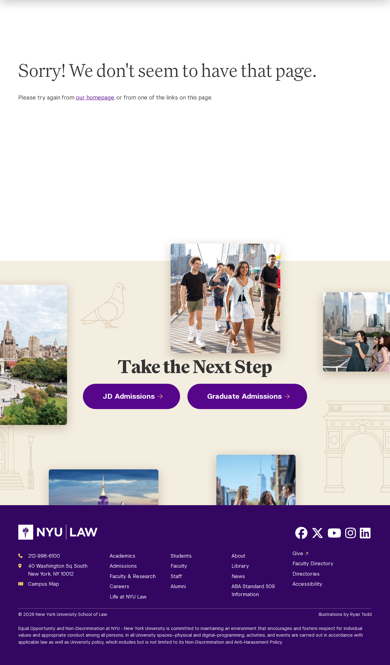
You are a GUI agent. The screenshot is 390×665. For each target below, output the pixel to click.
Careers (119, 586)
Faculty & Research (133, 576)
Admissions (123, 566)
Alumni (178, 586)
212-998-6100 (44, 556)
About (238, 556)
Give (297, 553)
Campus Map (43, 584)
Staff (176, 576)
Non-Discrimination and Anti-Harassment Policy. (234, 642)
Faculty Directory (312, 563)
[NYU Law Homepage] (58, 533)
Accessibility (307, 584)
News (238, 576)
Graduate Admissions (244, 396)
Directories (306, 574)
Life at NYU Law (128, 597)
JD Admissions (129, 396)
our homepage (95, 97)
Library (240, 566)
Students (181, 556)
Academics (122, 556)
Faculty (179, 566)
